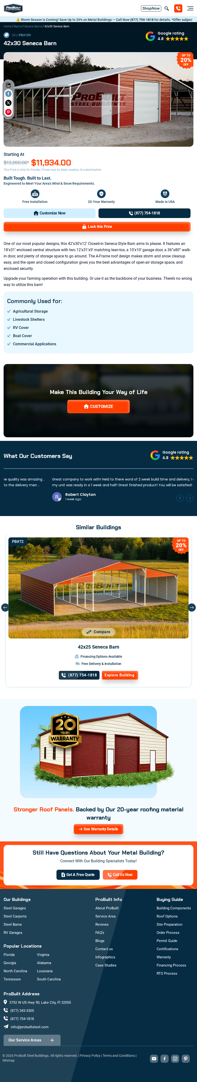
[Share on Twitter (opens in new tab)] (8, 103)
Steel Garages (15, 908)
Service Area (105, 916)
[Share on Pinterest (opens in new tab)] (8, 112)
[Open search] (166, 8)
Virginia (43, 955)
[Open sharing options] (8, 85)
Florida (9, 955)
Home (8, 26)
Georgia (10, 963)
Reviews (102, 924)
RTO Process (167, 973)
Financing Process (171, 965)
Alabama (44, 963)
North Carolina (15, 971)
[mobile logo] (13, 8)
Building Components (174, 908)
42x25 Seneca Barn (98, 647)
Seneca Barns (33, 26)
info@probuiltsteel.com (30, 1027)
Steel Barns (13, 924)
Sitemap (8, 1060)
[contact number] (178, 8)
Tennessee (12, 979)
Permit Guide (167, 941)
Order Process (168, 932)
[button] (167, 36)
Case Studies (106, 965)
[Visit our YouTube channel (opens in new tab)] (154, 1059)
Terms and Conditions (119, 1056)
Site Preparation (169, 924)
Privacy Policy (90, 1056)
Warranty (164, 957)
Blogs (100, 941)
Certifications (167, 949)
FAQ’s (99, 932)
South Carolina (49, 979)
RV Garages (13, 932)
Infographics (105, 957)
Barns (18, 26)
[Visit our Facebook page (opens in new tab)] (164, 1059)
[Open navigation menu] (189, 8)
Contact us (104, 949)
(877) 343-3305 (22, 1011)
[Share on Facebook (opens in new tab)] (8, 94)
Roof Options (167, 916)
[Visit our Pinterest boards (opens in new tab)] (186, 1059)
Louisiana (45, 971)
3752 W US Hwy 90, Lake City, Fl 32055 (40, 1002)
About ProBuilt (107, 908)
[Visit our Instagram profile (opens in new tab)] (175, 1059)
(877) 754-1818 (106, 20)
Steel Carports (15, 916)
